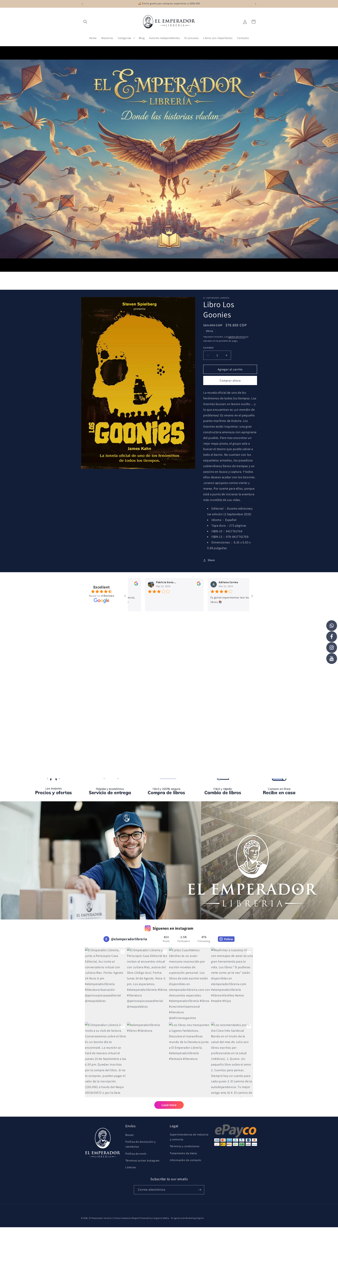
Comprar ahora (230, 380)
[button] (85, 21)
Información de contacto (185, 1160)
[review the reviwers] (163, 584)
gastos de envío (237, 336)
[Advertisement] (169, 653)
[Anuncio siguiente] (255, 3)
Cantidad (208, 347)
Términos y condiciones (184, 1146)
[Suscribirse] (199, 1189)
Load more (169, 1105)
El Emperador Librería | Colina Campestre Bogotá (114, 1218)
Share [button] (211, 560)
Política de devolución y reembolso (140, 1144)
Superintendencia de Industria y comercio (189, 1137)
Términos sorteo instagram (142, 1160)
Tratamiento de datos (183, 1153)
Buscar (129, 1135)
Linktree (130, 1167)
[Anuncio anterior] (82, 3)
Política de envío (135, 1153)
